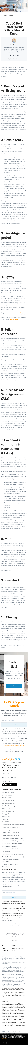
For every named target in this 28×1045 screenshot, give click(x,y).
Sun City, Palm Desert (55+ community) (13, 857)
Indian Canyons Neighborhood (10, 827)
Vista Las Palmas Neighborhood (11, 849)
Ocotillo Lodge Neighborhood (10, 833)
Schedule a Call (6, 816)
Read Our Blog (6, 808)
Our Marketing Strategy (9, 806)
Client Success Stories (8, 800)
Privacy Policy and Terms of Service (14, 745)
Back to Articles (8, 15)
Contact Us (5, 819)
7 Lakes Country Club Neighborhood (12, 843)
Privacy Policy (6, 867)
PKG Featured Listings (8, 792)
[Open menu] (26, 3)
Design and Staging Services (10, 864)
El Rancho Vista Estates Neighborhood (13, 824)
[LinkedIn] (5, 777)
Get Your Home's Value (8, 803)
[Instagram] (15, 777)
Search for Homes (7, 795)
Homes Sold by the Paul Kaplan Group (12, 854)
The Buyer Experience (8, 811)
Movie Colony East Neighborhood (11, 830)
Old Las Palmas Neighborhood (10, 835)
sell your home (14, 319)
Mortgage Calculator (8, 814)
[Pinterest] (8, 777)
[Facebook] (3, 777)
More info (4, 1038)
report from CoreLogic (17, 313)
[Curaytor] (9, 786)
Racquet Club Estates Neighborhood (12, 838)
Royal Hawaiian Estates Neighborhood (13, 841)
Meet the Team (6, 798)
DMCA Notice (6, 851)
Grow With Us (6, 822)
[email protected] (7, 886)
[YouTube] (12, 777)
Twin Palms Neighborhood (9, 846)
